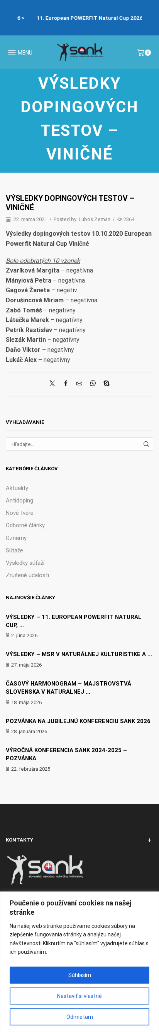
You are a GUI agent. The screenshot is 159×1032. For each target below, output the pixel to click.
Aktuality (17, 488)
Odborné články (25, 525)
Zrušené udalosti (27, 575)
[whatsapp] (93, 384)
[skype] (105, 384)
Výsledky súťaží (25, 562)
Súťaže (14, 550)
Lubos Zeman (94, 219)
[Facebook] (66, 384)
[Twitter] (54, 384)
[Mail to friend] (79, 384)
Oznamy (16, 538)
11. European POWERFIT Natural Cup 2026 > (84, 18)
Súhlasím (79, 975)
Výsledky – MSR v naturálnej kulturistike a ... (79, 654)
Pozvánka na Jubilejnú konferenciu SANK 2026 (78, 721)
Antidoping (19, 500)
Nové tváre (20, 512)
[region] (79, 961)
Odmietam (79, 1017)
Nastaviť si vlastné (79, 996)
